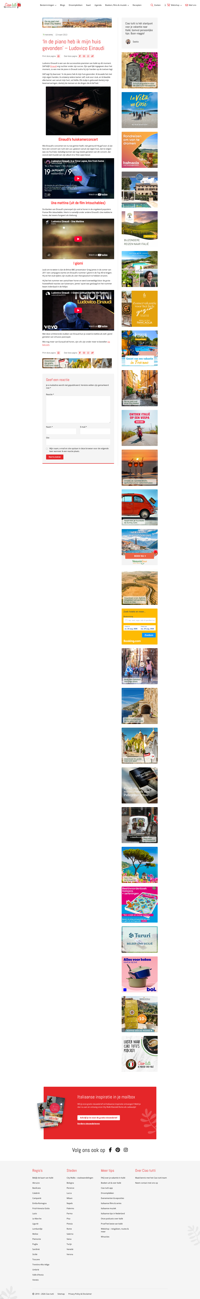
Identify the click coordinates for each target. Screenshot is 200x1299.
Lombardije (37, 1229)
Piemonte (36, 1239)
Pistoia (70, 1223)
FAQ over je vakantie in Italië (113, 1178)
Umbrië (35, 1269)
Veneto (35, 1280)
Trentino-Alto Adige (40, 1264)
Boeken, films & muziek (116, 5)
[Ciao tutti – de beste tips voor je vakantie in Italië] (12, 5)
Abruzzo (36, 1183)
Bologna (70, 1183)
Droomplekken (75, 5)
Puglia (35, 1244)
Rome (69, 1229)
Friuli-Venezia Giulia (41, 1208)
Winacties (105, 1236)
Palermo (70, 1208)
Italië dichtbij (49, 35)
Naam (49, 427)
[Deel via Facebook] (80, 56)
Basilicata (36, 1188)
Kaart (88, 5)
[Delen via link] (92, 56)
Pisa (68, 1218)
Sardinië (36, 1249)
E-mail (83, 427)
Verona (70, 1254)
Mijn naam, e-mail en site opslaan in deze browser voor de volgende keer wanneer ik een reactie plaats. (79, 450)
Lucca (69, 1193)
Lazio (34, 1213)
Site (47, 437)
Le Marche (36, 1218)
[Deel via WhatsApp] (88, 56)
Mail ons (192, 5)
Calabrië (36, 1193)
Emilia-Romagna (39, 1203)
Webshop (175, 5)
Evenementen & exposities (112, 1198)
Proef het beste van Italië (112, 1223)
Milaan (69, 1198)
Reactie (50, 394)
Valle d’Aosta (38, 1274)
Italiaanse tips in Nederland (113, 1213)
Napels (70, 1203)
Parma (69, 1213)
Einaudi (53, 66)
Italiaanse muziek (108, 1208)
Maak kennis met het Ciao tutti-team (151, 1178)
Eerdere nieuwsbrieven (88, 1123)
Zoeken (157, 5)
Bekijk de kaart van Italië (42, 1178)
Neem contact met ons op (146, 1183)
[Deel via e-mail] (84, 56)
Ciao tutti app (107, 1188)
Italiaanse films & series (111, 1203)
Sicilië (34, 1254)
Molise (35, 1234)
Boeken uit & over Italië (111, 1183)
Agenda (98, 5)
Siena (69, 1239)
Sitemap (61, 1294)
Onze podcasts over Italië (112, 1218)
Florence (70, 1188)
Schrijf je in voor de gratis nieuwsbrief (98, 1117)
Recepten (137, 5)
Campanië (36, 1198)
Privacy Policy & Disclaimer (80, 1294)
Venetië (70, 1249)
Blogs (62, 5)
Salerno (70, 1234)
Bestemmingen (47, 5)
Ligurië (35, 1223)
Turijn (69, 1244)
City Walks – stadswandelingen (80, 1178)
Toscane (36, 1259)
